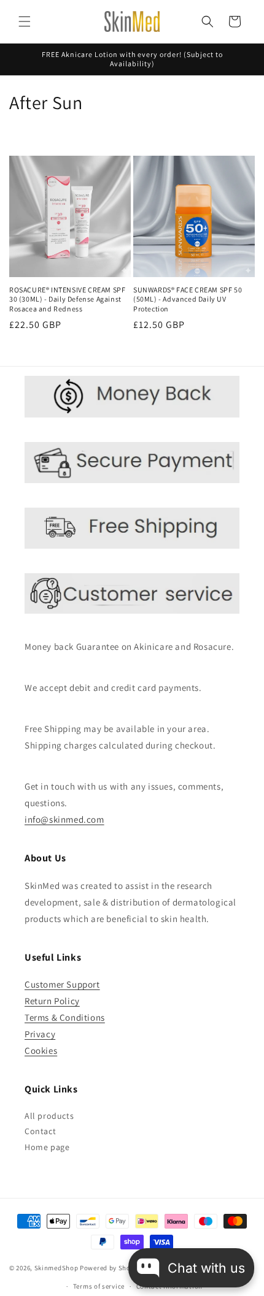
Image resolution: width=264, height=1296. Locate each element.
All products (49, 1115)
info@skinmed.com (64, 819)
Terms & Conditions (65, 1017)
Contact (40, 1131)
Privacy (40, 1034)
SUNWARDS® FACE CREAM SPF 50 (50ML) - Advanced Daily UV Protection (187, 299)
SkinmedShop (56, 1268)
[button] (24, 21)
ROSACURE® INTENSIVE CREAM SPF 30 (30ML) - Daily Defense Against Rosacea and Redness (67, 299)
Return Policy (52, 1001)
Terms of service (99, 1286)
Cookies (41, 1050)
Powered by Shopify (111, 1268)
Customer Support (62, 984)
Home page (47, 1147)
